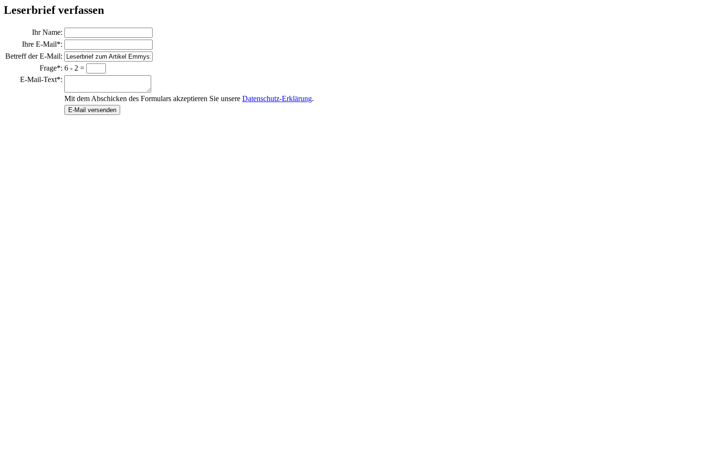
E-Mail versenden (92, 110)
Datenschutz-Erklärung (277, 98)
